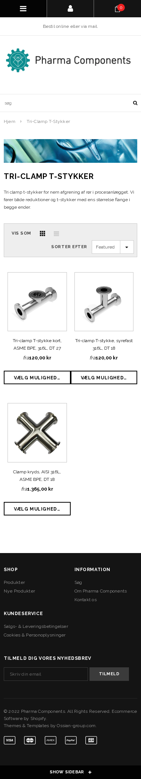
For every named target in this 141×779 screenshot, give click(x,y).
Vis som (21, 233)
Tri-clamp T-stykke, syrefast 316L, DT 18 (104, 344)
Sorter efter (69, 246)
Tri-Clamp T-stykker (48, 121)
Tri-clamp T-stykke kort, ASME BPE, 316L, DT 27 (37, 344)
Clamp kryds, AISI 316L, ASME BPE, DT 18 (37, 475)
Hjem (9, 121)
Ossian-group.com (76, 725)
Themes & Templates (26, 725)
